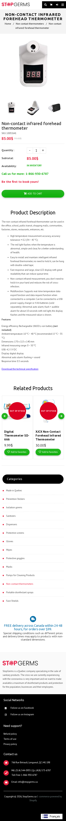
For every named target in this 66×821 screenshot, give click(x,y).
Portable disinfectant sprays (19, 592)
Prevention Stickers (15, 498)
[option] (51, 816)
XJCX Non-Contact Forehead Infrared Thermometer (48, 435)
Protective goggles (15, 558)
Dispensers (11, 524)
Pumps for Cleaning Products (20, 575)
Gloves (9, 541)
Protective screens (15, 532)
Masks (9, 566)
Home (8, 23)
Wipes (9, 549)
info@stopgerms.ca (28, 781)
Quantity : (8, 150)
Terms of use (10, 738)
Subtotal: (8, 158)
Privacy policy (10, 744)
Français (55, 816)
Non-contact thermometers (30, 23)
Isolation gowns (14, 507)
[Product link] (29, 396)
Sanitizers (11, 515)
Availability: (9, 166)
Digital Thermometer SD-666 (16, 435)
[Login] (56, 4)
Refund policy (10, 733)
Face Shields (12, 600)
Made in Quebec (14, 490)
